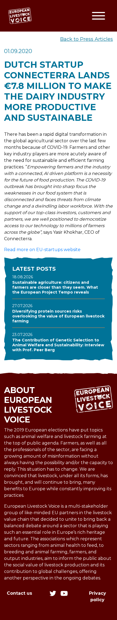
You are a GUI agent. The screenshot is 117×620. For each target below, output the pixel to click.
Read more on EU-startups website (42, 249)
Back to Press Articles (86, 39)
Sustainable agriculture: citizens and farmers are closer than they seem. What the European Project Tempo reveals (55, 287)
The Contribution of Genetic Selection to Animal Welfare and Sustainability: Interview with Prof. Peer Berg (58, 345)
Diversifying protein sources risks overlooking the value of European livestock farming (58, 316)
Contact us (19, 593)
